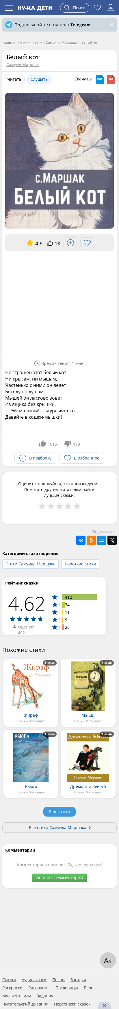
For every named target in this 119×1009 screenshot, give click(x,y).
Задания (45, 996)
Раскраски (12, 988)
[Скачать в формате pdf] (111, 79)
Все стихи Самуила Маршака (57, 827)
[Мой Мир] (101, 540)
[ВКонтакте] (80, 540)
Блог (88, 988)
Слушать (39, 79)
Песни (58, 980)
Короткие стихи (80, 564)
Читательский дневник (25, 1004)
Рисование (39, 988)
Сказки (9, 980)
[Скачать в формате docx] (100, 79)
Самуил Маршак (22, 64)
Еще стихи (59, 811)
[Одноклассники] (91, 540)
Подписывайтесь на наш (52, 24)
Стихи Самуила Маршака (30, 564)
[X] (112, 540)
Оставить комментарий (59, 878)
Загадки (78, 980)
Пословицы (66, 988)
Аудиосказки (34, 980)
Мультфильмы (16, 996)
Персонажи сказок (72, 1004)
